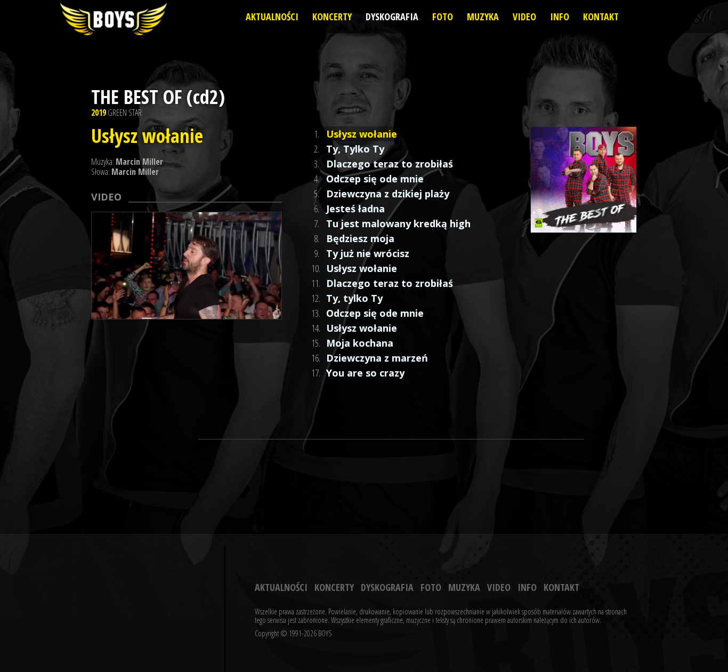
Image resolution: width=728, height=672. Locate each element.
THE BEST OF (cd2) (158, 97)
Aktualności (272, 16)
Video (524, 16)
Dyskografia (392, 16)
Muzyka (483, 16)
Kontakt (601, 16)
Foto (442, 16)
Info (559, 16)
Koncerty (332, 16)
